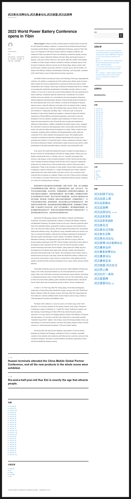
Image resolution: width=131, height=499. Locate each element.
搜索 (95, 32)
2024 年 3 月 (12, 448)
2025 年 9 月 (12, 412)
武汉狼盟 (19, 59)
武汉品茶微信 (102, 203)
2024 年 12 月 (13, 430)
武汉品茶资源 (102, 216)
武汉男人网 (101, 269)
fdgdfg (11, 472)
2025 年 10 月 (13, 410)
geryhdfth (12, 474)
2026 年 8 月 (12, 406)
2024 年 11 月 (13, 432)
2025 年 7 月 (12, 416)
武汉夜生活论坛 (104, 238)
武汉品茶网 (101, 207)
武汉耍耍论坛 (102, 283)
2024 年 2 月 (12, 450)
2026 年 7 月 (12, 408)
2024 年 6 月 (12, 442)
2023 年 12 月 (13, 455)
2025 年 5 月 (12, 420)
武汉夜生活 (101, 225)
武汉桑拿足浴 (102, 260)
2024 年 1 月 (12, 453)
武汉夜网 (12, 59)
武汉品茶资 (114, 212)
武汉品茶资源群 (103, 220)
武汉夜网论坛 (114, 243)
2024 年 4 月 (12, 446)
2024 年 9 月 (12, 436)
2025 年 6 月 (12, 418)
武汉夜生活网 (102, 234)
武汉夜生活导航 (104, 229)
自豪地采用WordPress (45, 490)
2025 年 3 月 (12, 424)
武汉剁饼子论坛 (104, 194)
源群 (113, 283)
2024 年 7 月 (12, 440)
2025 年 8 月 (12, 414)
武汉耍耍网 (17, 61)
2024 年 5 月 (12, 444)
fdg (10, 470)
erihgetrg (11, 468)
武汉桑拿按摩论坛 (105, 251)
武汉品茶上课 (102, 198)
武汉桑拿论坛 (102, 256)
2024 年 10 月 (13, 434)
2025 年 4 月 (12, 422)
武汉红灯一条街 (104, 274)
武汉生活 (111, 265)
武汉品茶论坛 (11, 57)
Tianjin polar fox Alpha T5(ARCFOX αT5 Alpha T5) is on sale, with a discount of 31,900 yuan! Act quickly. (109, 56)
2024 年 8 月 (12, 438)
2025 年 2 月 (12, 426)
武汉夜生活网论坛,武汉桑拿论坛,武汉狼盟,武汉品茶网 (40, 14)
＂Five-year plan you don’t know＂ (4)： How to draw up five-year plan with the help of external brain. (108, 69)
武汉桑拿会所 (102, 247)
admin (9, 49)
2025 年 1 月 (12, 428)
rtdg (9, 54)
